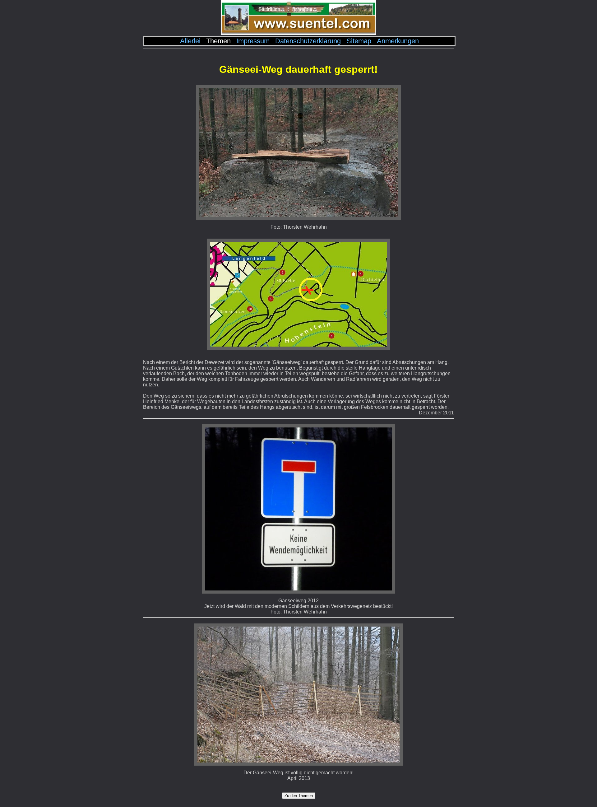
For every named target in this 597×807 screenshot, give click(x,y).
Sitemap (358, 41)
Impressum (253, 41)
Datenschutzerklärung (308, 41)
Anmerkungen (398, 41)
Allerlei (190, 41)
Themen (218, 41)
